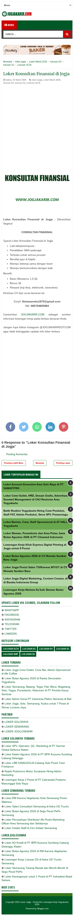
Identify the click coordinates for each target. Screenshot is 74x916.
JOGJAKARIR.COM (32, 314)
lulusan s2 (28, 654)
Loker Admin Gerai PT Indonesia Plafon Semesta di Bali (38, 698)
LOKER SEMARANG (17, 726)
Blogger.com (43, 908)
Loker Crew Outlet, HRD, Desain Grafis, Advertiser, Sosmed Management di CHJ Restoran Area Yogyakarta (35, 499)
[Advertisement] (37, 123)
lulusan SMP (10, 654)
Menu (10, 25)
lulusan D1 (29, 649)
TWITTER (11, 628)
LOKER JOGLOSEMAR (19, 731)
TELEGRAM (12, 624)
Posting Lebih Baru (13, 463)
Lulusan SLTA (33, 83)
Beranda (40, 463)
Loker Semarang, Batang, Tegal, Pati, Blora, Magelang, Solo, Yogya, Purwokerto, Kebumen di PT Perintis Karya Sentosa (36, 690)
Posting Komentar (17, 454)
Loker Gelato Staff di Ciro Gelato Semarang (31, 828)
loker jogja (37, 80)
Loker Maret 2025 (51, 80)
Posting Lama (63, 463)
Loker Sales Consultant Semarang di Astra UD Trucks (37, 806)
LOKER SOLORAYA (16, 721)
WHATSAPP (12, 610)
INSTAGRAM (12, 619)
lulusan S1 (20, 83)
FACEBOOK (12, 614)
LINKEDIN (11, 633)
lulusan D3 (8, 83)
